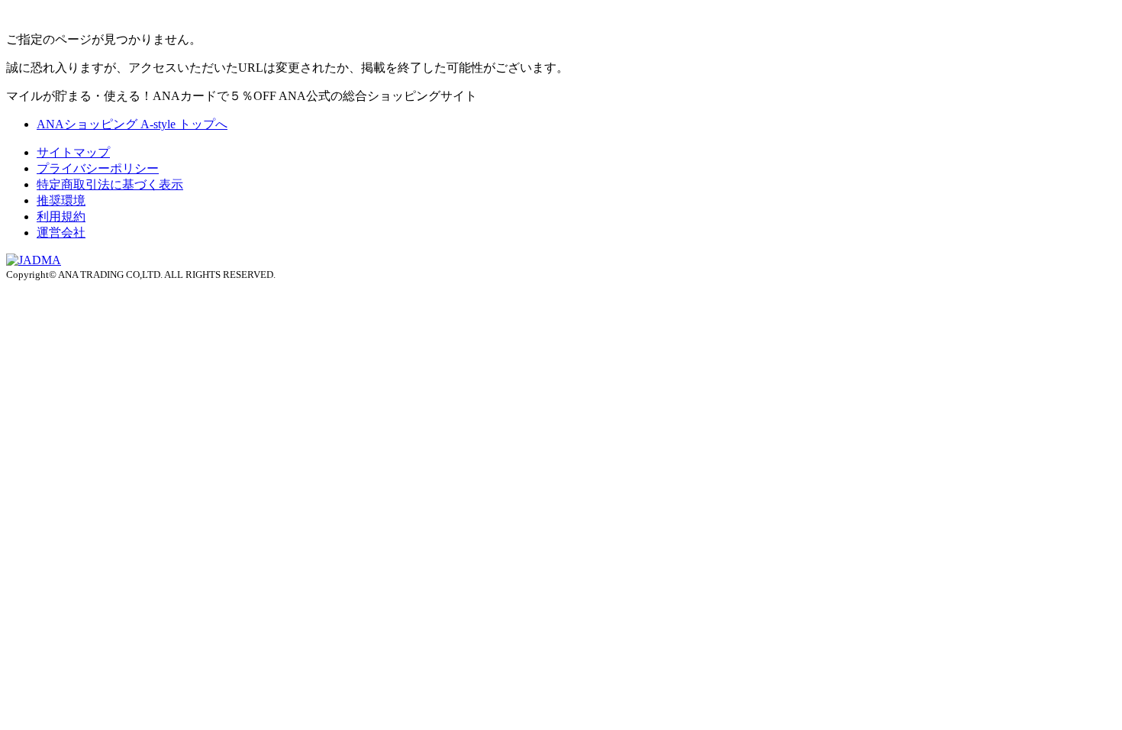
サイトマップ (73, 152)
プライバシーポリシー (98, 168)
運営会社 (61, 232)
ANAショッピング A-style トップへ (132, 124)
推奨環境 (61, 200)
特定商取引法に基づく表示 (110, 184)
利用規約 (61, 216)
